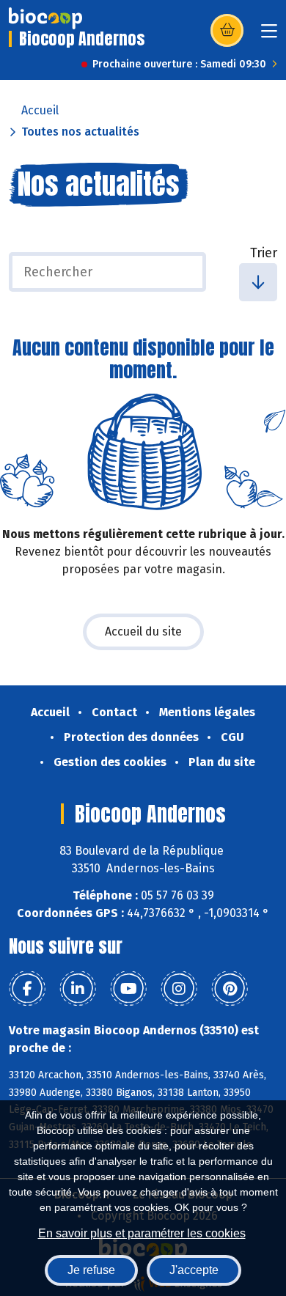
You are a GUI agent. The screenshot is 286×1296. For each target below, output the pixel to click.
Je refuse (91, 1270)
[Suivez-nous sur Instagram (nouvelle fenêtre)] (179, 989)
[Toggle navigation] (269, 35)
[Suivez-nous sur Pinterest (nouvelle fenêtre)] (229, 989)
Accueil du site (143, 631)
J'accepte (194, 1270)
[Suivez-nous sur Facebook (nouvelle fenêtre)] (27, 989)
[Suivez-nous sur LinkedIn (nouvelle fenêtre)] (77, 989)
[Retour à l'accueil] (45, 18)
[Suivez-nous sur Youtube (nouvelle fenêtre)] (128, 989)
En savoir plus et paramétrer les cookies (142, 1233)
